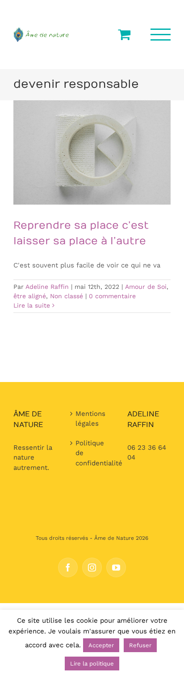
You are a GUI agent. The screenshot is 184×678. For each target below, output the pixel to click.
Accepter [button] (101, 645)
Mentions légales (90, 419)
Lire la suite (31, 305)
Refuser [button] (140, 645)
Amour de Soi (146, 286)
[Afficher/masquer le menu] (161, 35)
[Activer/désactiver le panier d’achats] (124, 34)
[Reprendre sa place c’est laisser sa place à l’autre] (92, 152)
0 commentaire (112, 296)
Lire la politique (92, 663)
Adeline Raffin (47, 286)
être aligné (29, 296)
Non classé (66, 296)
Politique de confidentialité (92, 453)
